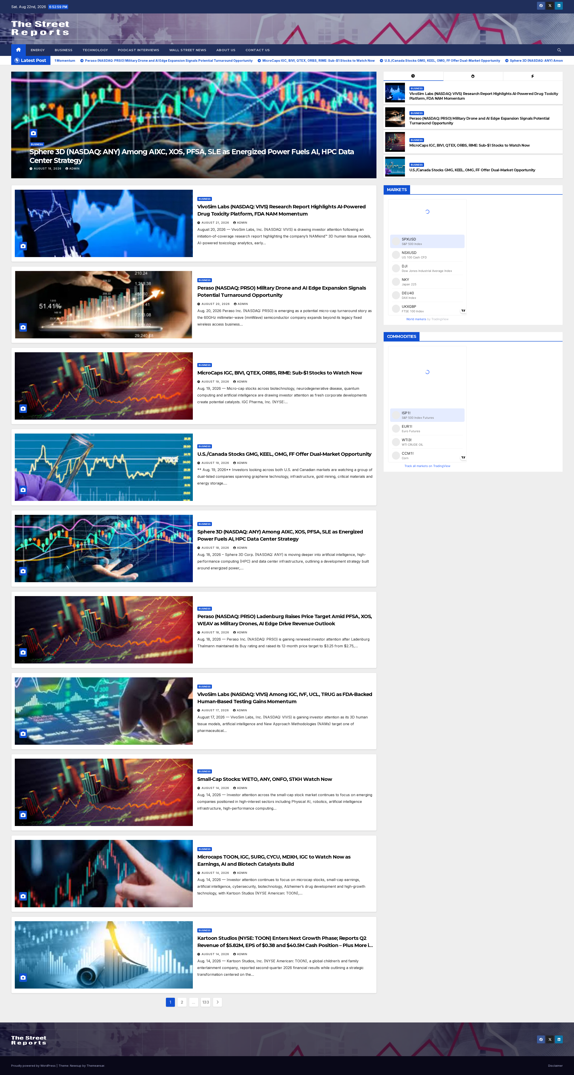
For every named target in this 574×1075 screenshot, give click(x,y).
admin (75, 168)
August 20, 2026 (48, 168)
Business (64, 50)
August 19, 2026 (216, 381)
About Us (226, 50)
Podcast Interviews (138, 50)
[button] (559, 50)
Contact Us (258, 50)
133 (205, 1002)
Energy (38, 50)
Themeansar (95, 1065)
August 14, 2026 (216, 788)
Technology (95, 50)
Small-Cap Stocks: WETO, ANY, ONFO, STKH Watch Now (264, 779)
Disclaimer (555, 1065)
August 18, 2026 (216, 547)
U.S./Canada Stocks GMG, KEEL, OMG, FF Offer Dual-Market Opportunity (472, 170)
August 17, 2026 (216, 710)
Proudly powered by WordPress (34, 1065)
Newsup (75, 1065)
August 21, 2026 (216, 222)
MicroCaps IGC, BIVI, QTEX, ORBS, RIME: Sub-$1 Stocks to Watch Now (469, 145)
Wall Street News (188, 50)
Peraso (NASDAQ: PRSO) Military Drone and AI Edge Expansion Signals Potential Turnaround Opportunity (186, 156)
